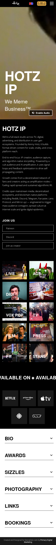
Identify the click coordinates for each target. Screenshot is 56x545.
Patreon (10, 228)
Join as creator (13, 245)
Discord (10, 236)
